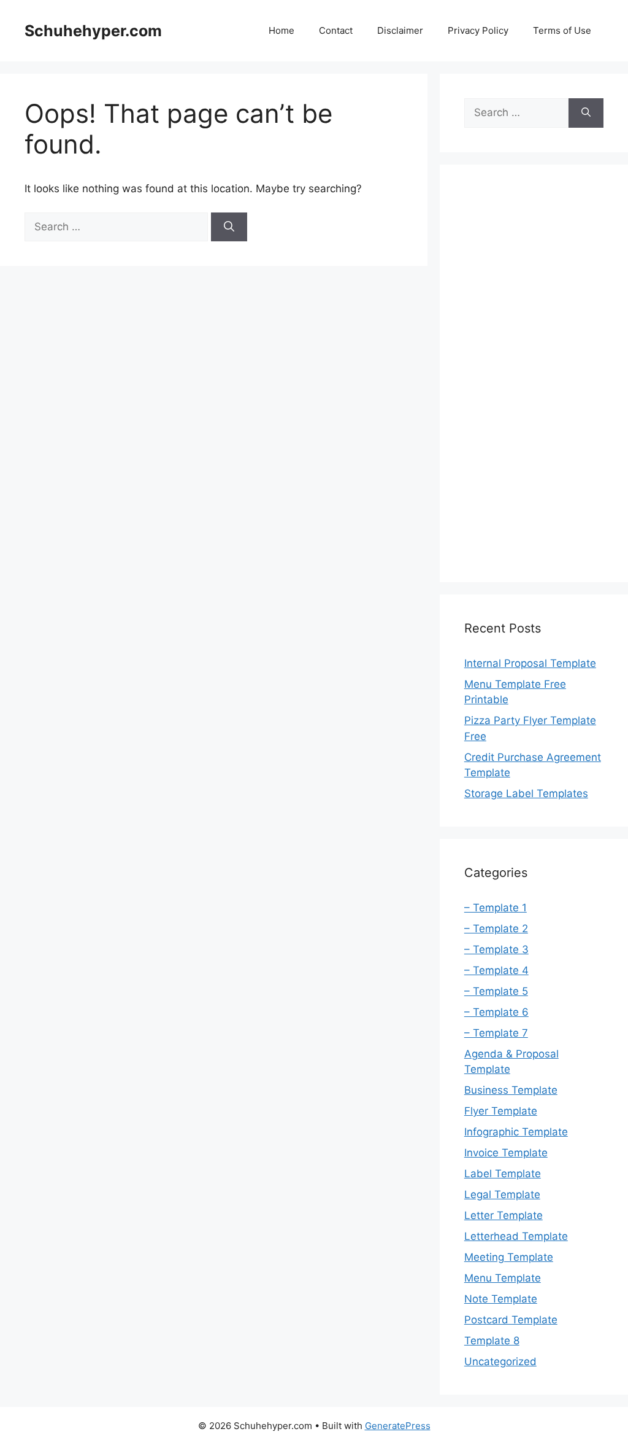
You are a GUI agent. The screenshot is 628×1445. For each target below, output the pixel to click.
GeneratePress (398, 1425)
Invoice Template (506, 1153)
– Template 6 (496, 1012)
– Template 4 (496, 970)
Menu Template (502, 1278)
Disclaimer (400, 30)
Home (281, 30)
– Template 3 (496, 949)
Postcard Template (510, 1320)
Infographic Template (516, 1132)
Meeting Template (508, 1257)
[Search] (229, 227)
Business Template (510, 1090)
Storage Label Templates (526, 793)
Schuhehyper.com (93, 30)
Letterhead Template (516, 1236)
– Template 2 (496, 928)
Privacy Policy (478, 30)
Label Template (502, 1173)
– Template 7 (496, 1033)
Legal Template (502, 1194)
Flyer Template (500, 1111)
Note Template (500, 1299)
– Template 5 (496, 991)
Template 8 (491, 1340)
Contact (336, 30)
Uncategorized (500, 1361)
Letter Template (503, 1215)
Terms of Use (562, 30)
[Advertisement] (533, 373)
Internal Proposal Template (530, 663)
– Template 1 (495, 908)
